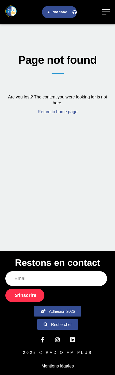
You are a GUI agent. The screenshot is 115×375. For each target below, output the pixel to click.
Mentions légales (57, 366)
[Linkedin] (72, 339)
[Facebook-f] (42, 339)
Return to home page (58, 111)
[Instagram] (57, 339)
